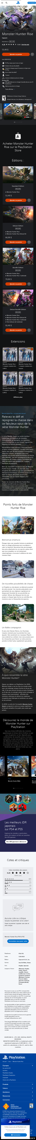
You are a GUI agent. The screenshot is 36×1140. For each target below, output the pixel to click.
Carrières (5, 1070)
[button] (18, 111)
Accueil (5, 1061)
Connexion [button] (6, 1100)
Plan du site (31, 1131)
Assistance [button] (6, 1092)
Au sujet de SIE (6, 1068)
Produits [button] (5, 1084)
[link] (18, 770)
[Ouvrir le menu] (2, 3)
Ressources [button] (6, 1096)
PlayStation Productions (9, 1075)
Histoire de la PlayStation (9, 1080)
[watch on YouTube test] (27, 117)
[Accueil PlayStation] (18, 2)
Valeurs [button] (5, 1088)
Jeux (9, 1061)
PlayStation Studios (8, 1073)
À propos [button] (6, 1065)
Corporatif (5, 1077)
